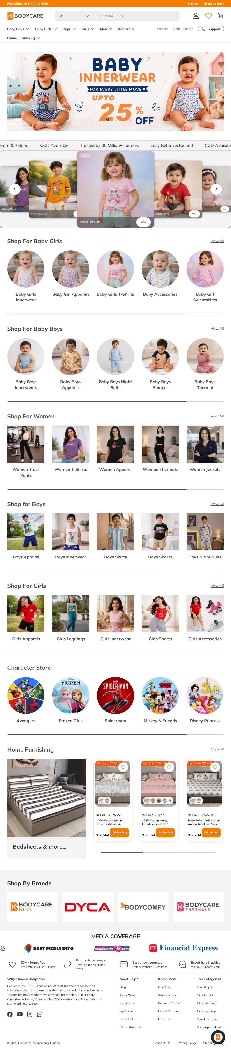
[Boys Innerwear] (70, 531)
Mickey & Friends (160, 720)
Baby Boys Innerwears (26, 384)
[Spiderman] (115, 695)
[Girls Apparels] (25, 613)
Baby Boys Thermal (204, 384)
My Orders (127, 1003)
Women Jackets (204, 469)
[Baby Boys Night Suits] (115, 356)
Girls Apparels (26, 638)
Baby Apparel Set (209, 1027)
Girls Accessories (205, 638)
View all (217, 749)
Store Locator (214, 3)
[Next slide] (216, 189)
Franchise (164, 1019)
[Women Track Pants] (25, 444)
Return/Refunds (130, 1027)
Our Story (164, 987)
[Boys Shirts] (115, 531)
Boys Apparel (26, 557)
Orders (162, 29)
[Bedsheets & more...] (46, 798)
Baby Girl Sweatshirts (205, 297)
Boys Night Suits (205, 557)
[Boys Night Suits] (205, 531)
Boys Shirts (115, 557)
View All (217, 241)
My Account (128, 1011)
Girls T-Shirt (205, 995)
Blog (123, 987)
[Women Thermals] (160, 444)
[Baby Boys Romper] (160, 356)
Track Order (183, 29)
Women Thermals (160, 469)
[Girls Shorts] (160, 613)
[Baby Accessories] (160, 268)
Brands (193, 3)
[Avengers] (25, 695)
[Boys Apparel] (25, 531)
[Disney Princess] (205, 695)
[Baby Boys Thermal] (205, 356)
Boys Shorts (160, 557)
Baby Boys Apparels (70, 384)
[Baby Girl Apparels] (70, 268)
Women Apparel (115, 469)
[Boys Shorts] (160, 531)
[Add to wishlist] (123, 767)
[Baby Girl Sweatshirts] (205, 268)
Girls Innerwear (115, 638)
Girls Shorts (160, 638)
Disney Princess (205, 720)
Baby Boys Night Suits (115, 384)
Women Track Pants (26, 472)
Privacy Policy (187, 1043)
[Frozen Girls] (70, 695)
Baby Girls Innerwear (26, 297)
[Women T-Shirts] (70, 444)
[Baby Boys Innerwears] (25, 356)
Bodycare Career (169, 1003)
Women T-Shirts (71, 469)
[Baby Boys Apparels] (70, 356)
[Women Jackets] (205, 444)
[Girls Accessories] (205, 613)
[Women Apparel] (115, 444)
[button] (221, 16)
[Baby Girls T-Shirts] (115, 268)
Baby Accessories (160, 294)
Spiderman (115, 720)
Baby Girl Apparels (70, 294)
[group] (23, 189)
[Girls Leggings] (70, 613)
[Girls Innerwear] (115, 613)
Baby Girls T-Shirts (115, 294)
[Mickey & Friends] (160, 695)
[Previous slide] (15, 189)
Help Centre (128, 1019)
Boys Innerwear (70, 557)
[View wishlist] (208, 16)
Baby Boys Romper (160, 384)
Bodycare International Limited (39, 1043)
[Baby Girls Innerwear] (25, 268)
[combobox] (117, 16)
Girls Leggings (71, 638)
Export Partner (168, 1011)
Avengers (26, 720)
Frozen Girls (71, 720)
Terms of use (162, 1043)
